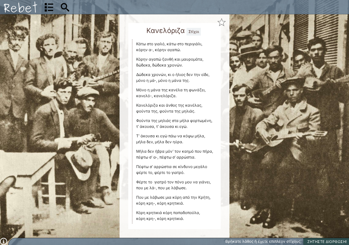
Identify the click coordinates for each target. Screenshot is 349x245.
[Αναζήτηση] (65, 7)
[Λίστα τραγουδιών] (49, 7)
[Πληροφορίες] (3, 241)
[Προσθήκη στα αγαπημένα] (221, 22)
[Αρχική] (20, 7)
